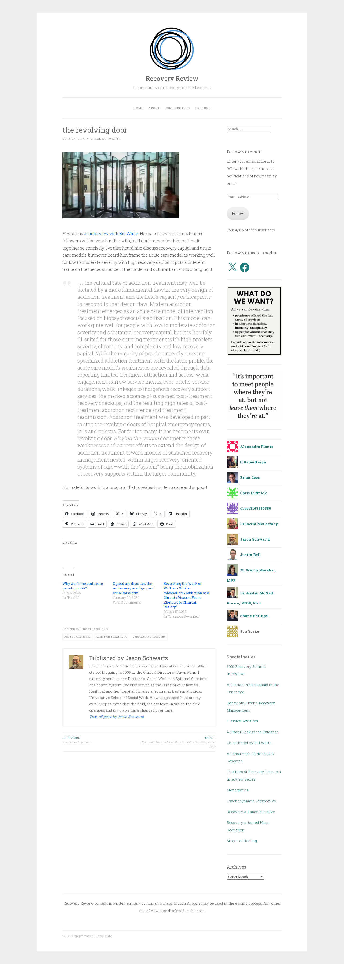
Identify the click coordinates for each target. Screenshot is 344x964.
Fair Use (202, 108)
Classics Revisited (242, 721)
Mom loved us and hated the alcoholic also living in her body (178, 742)
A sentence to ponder (76, 740)
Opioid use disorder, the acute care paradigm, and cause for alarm (133, 588)
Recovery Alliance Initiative (251, 811)
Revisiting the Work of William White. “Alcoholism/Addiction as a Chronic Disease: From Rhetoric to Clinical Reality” (186, 595)
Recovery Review (172, 78)
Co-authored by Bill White (249, 742)
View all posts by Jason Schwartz (116, 716)
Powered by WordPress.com (87, 936)
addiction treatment (111, 636)
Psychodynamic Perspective (251, 801)
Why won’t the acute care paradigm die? (82, 585)
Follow (238, 213)
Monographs (237, 790)
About (154, 108)
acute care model (77, 636)
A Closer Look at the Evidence (253, 732)
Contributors (177, 108)
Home (138, 108)
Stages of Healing (242, 840)
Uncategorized (94, 629)
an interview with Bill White (111, 233)
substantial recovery (149, 636)
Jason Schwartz (106, 139)
